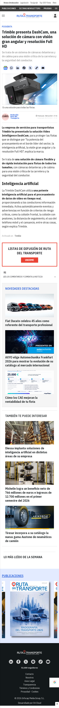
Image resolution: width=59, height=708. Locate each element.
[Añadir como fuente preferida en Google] (54, 682)
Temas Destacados (11, 3)
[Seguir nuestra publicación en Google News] (5, 68)
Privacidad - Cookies (29, 691)
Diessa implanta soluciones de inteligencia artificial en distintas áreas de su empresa (26, 452)
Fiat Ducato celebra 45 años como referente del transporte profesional (29, 323)
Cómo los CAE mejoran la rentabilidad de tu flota (21, 400)
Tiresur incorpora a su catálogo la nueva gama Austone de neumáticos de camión (28, 537)
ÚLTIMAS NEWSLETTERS (29, 8)
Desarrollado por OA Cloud (29, 703)
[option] (29, 608)
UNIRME (29, 260)
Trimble (18, 235)
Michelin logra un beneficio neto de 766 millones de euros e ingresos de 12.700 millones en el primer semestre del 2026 (28, 494)
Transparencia (29, 684)
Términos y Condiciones (29, 688)
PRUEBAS (48, 8)
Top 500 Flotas (45, 3)
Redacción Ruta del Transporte (14, 116)
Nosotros (30, 677)
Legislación (24, 3)
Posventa (7, 26)
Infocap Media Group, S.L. (33, 698)
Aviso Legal (29, 681)
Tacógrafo (34, 3)
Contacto (29, 674)
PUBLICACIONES (9, 8)
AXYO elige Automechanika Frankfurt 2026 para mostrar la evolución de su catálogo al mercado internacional (29, 361)
